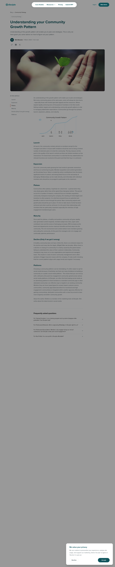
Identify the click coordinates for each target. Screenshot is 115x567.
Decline (74, 560)
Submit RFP (69, 5)
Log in (94, 4)
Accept (104, 560)
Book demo (104, 4)
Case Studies (39, 5)
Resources (50, 5)
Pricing (60, 5)
